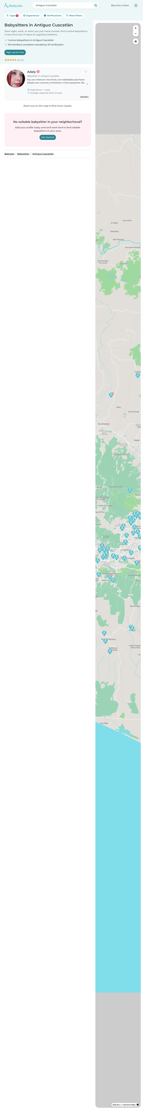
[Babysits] (13, 5)
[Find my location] (136, 41)
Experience (32, 15)
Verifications (53, 15)
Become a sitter (120, 5)
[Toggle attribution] (137, 1104)
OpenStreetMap (129, 1104)
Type (13, 15)
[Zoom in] (136, 28)
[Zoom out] (136, 33)
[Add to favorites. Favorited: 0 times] (86, 72)
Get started (47, 137)
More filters (75, 15)
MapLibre (116, 1104)
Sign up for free (15, 52)
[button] (134, 527)
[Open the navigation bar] (136, 5)
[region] (118, 565)
